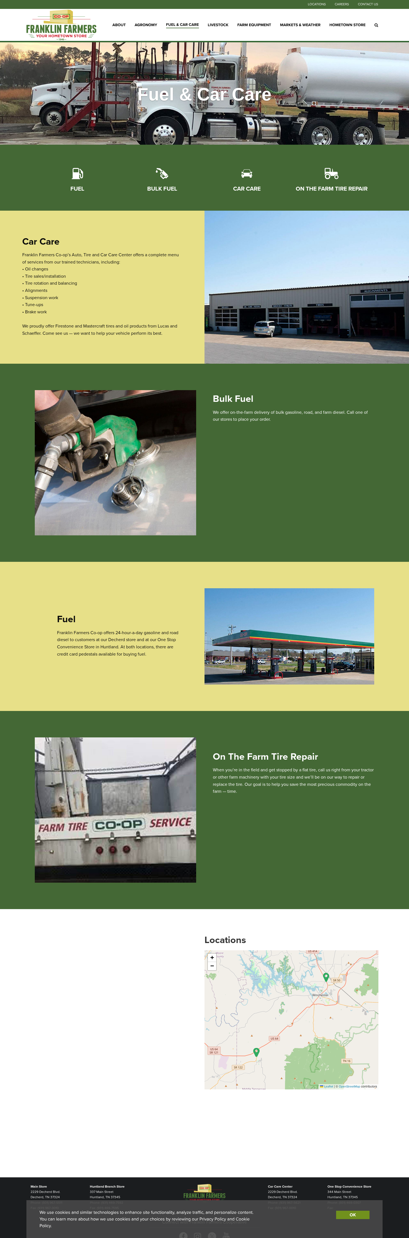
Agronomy (146, 24)
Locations (317, 4)
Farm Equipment (254, 24)
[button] (326, 977)
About (119, 24)
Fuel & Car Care (182, 24)
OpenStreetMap (349, 1087)
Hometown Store (347, 24)
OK (353, 1215)
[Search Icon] (376, 25)
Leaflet (328, 1087)
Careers (342, 4)
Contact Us (368, 4)
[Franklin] (61, 24)
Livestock (218, 24)
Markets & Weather (300, 24)
